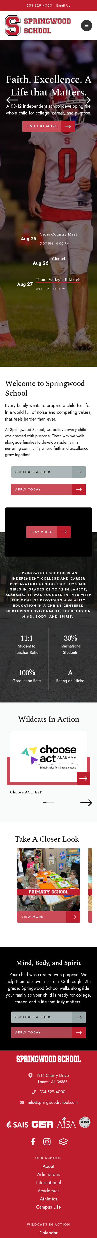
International (48, 1182)
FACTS (63, 1141)
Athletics (48, 1198)
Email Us (63, 5)
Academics (48, 1190)
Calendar (48, 1232)
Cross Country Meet (58, 234)
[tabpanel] (48, 761)
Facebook (33, 1141)
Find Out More (41, 126)
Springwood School (38, 25)
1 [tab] (44, 802)
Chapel (58, 259)
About (48, 1166)
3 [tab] (52, 802)
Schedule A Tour (32, 472)
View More (32, 916)
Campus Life (48, 1207)
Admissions (48, 1174)
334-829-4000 (39, 5)
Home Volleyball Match (58, 280)
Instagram (47, 1141)
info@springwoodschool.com (53, 1102)
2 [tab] (48, 802)
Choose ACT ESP (26, 792)
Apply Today (28, 489)
